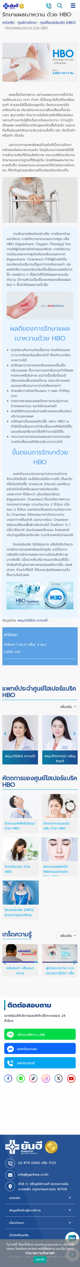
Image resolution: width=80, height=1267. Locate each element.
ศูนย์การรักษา (27, 22)
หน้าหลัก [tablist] (14, 1198)
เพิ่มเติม (66, 706)
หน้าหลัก (8, 22)
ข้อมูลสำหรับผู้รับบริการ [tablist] (25, 1210)
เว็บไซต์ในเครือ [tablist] (19, 1235)
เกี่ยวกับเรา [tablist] (16, 1222)
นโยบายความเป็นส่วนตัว (40, 1253)
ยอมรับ (40, 1259)
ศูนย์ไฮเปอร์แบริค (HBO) (58, 22)
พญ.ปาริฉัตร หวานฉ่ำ (32, 620)
